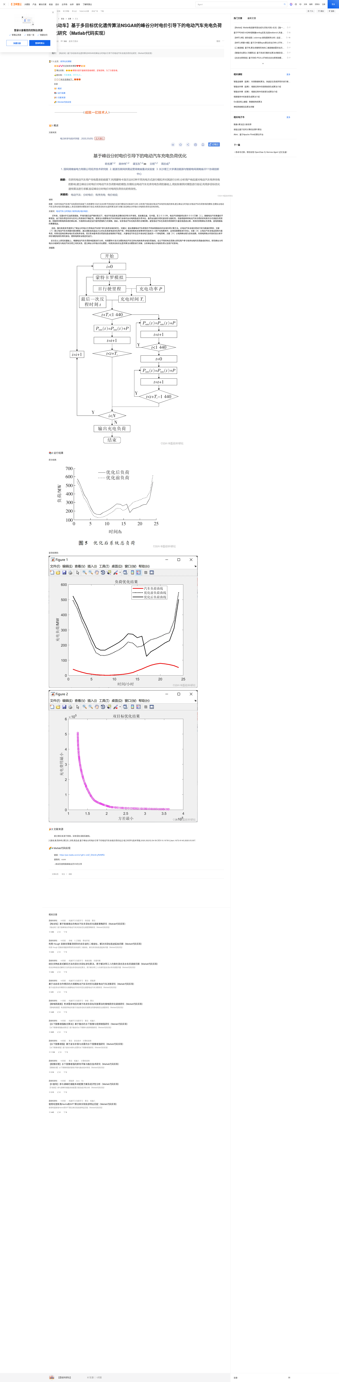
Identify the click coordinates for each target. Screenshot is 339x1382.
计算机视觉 (87, 1040)
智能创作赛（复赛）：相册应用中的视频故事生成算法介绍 (257, 86)
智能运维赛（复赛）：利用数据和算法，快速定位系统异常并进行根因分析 (262, 81)
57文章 (90, 1377)
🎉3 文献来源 (59, 97)
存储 (70, 940)
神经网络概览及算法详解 (244, 106)
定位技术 (77, 1040)
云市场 (64, 4)
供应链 (87, 920)
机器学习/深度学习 (76, 920)
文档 (305, 4)
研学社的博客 (66, 61)
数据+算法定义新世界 (242, 124)
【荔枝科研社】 (64, 1377)
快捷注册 (17, 43)
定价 (57, 4)
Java (77, 1080)
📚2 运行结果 (59, 93)
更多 (288, 74)
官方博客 (66, 11)
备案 (311, 4)
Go (82, 1080)
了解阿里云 (87, 4)
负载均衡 (97, 960)
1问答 (99, 1377)
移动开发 (86, 940)
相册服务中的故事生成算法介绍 (247, 96)
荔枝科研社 (53, 920)
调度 (70, 874)
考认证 (74, 11)
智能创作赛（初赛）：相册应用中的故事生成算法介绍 (255, 91)
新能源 (92, 980)
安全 (62, 19)
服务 (78, 4)
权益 (51, 4)
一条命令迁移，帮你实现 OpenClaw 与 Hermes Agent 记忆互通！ (261, 152)
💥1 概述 (58, 88)
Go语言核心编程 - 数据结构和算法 (248, 101)
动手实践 (57, 11)
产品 (34, 4)
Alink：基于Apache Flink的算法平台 (248, 134)
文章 (69, 19)
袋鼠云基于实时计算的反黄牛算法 (248, 129)
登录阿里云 (39, 43)
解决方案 (42, 4)
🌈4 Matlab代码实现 (62, 102)
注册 (323, 4)
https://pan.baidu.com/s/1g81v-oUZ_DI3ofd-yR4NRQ (82, 855)
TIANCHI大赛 (84, 11)
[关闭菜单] (4, 4)
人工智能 (77, 940)
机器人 (92, 1020)
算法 (93, 920)
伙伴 (72, 4)
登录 (333, 4)
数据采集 (88, 960)
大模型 (27, 4)
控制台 (317, 4)
